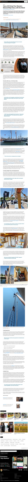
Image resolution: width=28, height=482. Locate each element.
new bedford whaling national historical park (6, 439)
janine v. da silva (17, 442)
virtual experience (7, 442)
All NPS (6, 453)
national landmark (18, 148)
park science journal (13, 445)
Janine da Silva (4, 404)
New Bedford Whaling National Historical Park (8, 9)
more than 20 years (7, 88)
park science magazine (7, 445)
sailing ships (23, 439)
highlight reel (13, 365)
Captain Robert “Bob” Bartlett (16, 89)
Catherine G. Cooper (5, 397)
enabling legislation (18, 151)
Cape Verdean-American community (10, 122)
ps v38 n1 (2, 445)
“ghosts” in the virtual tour (14, 228)
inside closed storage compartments (14, 220)
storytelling (2, 442)
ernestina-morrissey (15, 439)
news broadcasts (8, 352)
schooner (20, 439)
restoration (22, 161)
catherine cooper (12, 442)
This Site (2, 453)
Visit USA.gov (17, 480)
